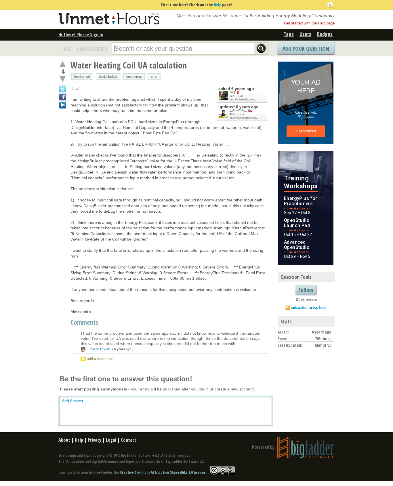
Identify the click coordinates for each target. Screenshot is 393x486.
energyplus (134, 76)
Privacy (94, 440)
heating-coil (82, 76)
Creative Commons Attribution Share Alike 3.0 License (162, 472)
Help (217, 4)
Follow (305, 290)
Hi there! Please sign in (80, 34)
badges (325, 34)
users (305, 34)
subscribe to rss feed (309, 307)
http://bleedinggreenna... (244, 117)
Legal (111, 440)
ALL (67, 49)
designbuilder (108, 76)
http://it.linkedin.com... (243, 99)
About (64, 440)
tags (289, 34)
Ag (231, 92)
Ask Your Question (306, 48)
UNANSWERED (92, 49)
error (154, 76)
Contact (128, 440)
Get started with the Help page (309, 23)
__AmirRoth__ (238, 110)
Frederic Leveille (99, 349)
